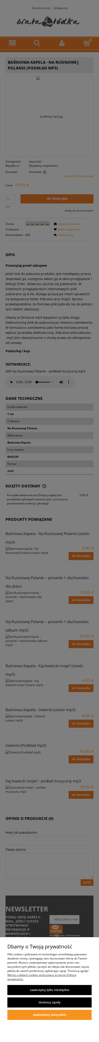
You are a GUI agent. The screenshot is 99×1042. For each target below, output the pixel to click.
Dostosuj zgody (50, 1002)
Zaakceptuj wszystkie (49, 1014)
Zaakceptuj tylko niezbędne (49, 990)
